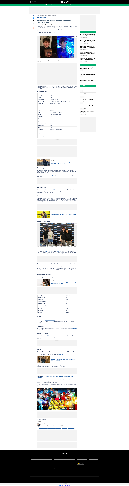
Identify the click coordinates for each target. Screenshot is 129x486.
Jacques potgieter (51, 428)
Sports (83, 4)
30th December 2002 (50, 189)
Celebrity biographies (52, 15)
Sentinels (58, 251)
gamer (40, 263)
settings (55, 277)
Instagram (52, 175)
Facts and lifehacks (43, 15)
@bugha (51, 133)
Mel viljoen (64, 428)
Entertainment (64, 4)
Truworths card (43, 428)
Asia (80, 43)
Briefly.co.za (39, 379)
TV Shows (81, 102)
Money (81, 90)
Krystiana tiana (71, 428)
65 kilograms (74, 328)
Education (81, 76)
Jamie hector (58, 428)
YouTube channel (54, 318)
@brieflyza (39, 33)
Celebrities (81, 108)
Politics (55, 4)
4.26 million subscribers (50, 320)
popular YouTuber (49, 251)
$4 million (60, 354)
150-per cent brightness (52, 335)
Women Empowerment (76, 4)
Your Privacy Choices (66, 485)
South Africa (50, 4)
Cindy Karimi (48, 24)
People (69, 4)
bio (37, 385)
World (59, 4)
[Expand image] (76, 37)
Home (45, 4)
